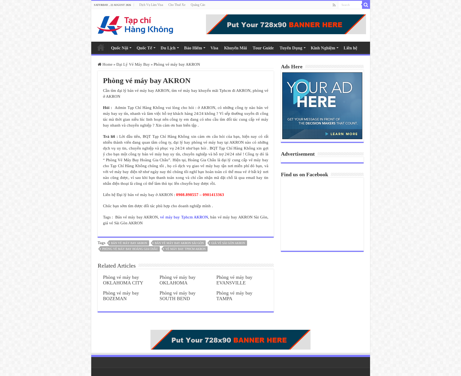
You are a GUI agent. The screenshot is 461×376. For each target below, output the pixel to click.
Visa (214, 48)
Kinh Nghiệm (323, 48)
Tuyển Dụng (291, 48)
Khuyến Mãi (235, 48)
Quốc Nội (119, 48)
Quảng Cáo (198, 5)
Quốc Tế (144, 48)
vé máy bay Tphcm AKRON (184, 217)
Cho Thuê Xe (176, 5)
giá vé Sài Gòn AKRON (228, 243)
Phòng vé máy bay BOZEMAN (121, 295)
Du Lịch (168, 48)
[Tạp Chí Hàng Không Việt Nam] (135, 24)
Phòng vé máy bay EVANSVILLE (234, 280)
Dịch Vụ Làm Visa (151, 5)
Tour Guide (263, 48)
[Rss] (334, 5)
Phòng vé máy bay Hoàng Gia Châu (130, 248)
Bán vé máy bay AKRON (129, 243)
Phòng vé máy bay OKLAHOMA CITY (123, 280)
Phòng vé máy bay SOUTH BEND (178, 295)
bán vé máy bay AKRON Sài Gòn (179, 243)
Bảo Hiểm (193, 48)
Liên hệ (350, 48)
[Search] (366, 5)
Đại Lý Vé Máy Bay (133, 64)
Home (101, 47)
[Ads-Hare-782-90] (286, 24)
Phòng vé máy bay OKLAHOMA (178, 280)
